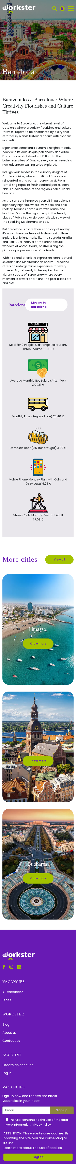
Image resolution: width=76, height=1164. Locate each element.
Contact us (11, 1040)
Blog (5, 1024)
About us (9, 1032)
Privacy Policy (41, 1125)
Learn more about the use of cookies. (32, 1148)
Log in (6, 1073)
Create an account (17, 1065)
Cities (6, 1000)
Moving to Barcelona (39, 305)
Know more (38, 644)
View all (59, 559)
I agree (38, 1157)
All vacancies (12, 992)
